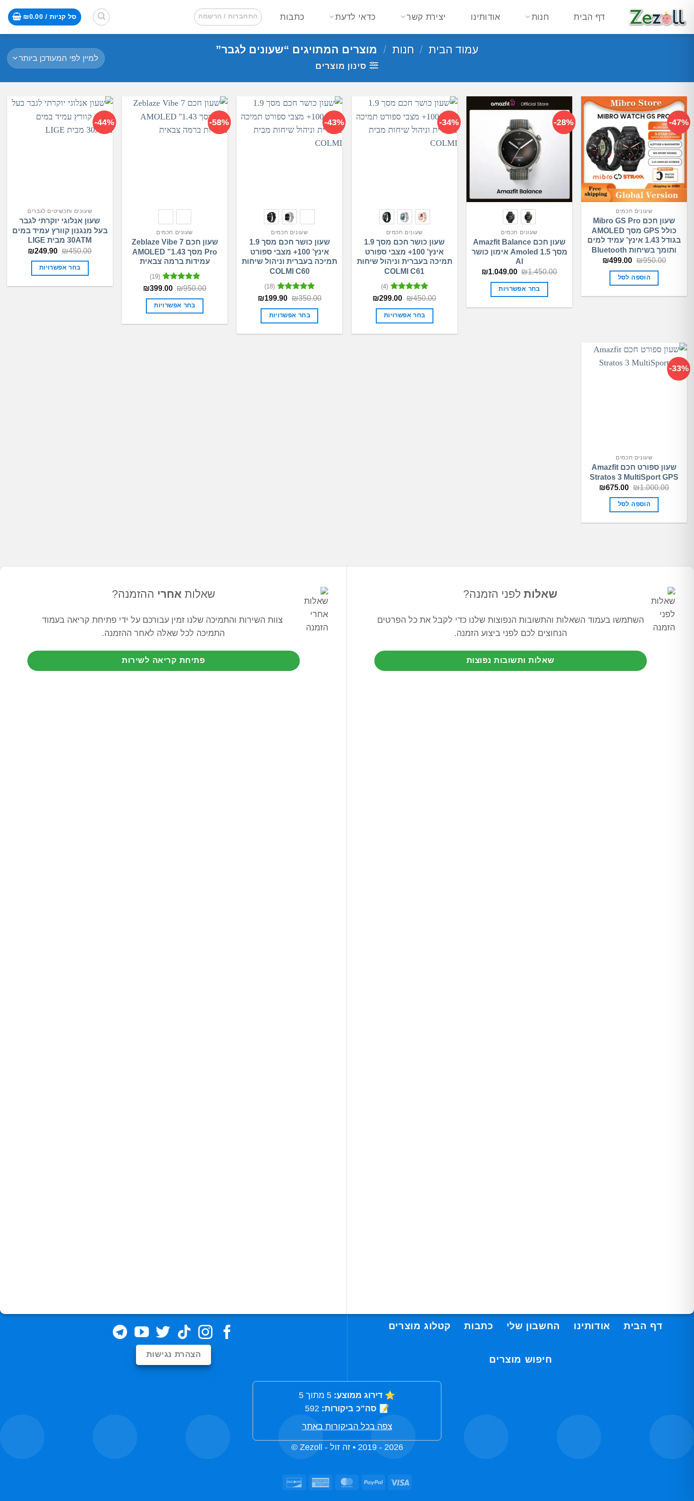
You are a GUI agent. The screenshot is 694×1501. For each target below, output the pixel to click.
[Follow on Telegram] (120, 1333)
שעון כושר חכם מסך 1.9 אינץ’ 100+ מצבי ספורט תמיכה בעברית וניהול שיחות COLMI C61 (404, 256)
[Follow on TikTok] (184, 1333)
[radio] (528, 217)
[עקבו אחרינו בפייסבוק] (227, 1333)
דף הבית (589, 17)
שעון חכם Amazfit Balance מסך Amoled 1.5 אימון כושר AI (519, 252)
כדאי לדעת (355, 17)
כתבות (292, 17)
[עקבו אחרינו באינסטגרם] (205, 1333)
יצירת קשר (426, 17)
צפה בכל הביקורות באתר (347, 1426)
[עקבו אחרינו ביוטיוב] (141, 1333)
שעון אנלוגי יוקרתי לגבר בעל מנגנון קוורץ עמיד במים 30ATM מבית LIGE (60, 231)
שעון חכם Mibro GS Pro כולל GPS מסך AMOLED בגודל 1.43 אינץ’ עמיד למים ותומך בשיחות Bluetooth (634, 235)
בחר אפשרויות (519, 289)
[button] (228, 16)
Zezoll (311, 1447)
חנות (540, 17)
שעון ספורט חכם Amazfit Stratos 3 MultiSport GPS (634, 472)
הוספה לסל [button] (634, 277)
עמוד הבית (453, 49)
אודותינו (485, 17)
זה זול (340, 1447)
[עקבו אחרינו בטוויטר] (163, 1333)
